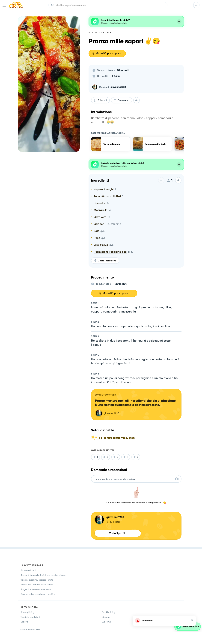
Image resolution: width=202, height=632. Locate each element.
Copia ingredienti (107, 260)
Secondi (106, 32)
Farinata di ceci (28, 570)
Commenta (123, 100)
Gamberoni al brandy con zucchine (38, 594)
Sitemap (106, 617)
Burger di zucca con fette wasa (36, 589)
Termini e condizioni (30, 617)
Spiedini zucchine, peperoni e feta (37, 580)
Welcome (106, 621)
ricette (93, 32)
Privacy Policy (27, 612)
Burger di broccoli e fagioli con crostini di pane (43, 575)
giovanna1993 (118, 87)
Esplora (24, 621)
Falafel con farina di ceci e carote (37, 584)
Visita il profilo (117, 533)
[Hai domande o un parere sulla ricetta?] (133, 479)
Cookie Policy (108, 612)
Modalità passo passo (109, 53)
